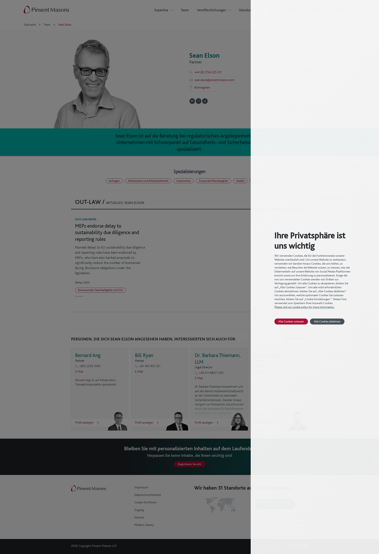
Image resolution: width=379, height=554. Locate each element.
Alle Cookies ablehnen (327, 321)
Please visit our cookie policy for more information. (304, 307)
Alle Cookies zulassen (291, 321)
